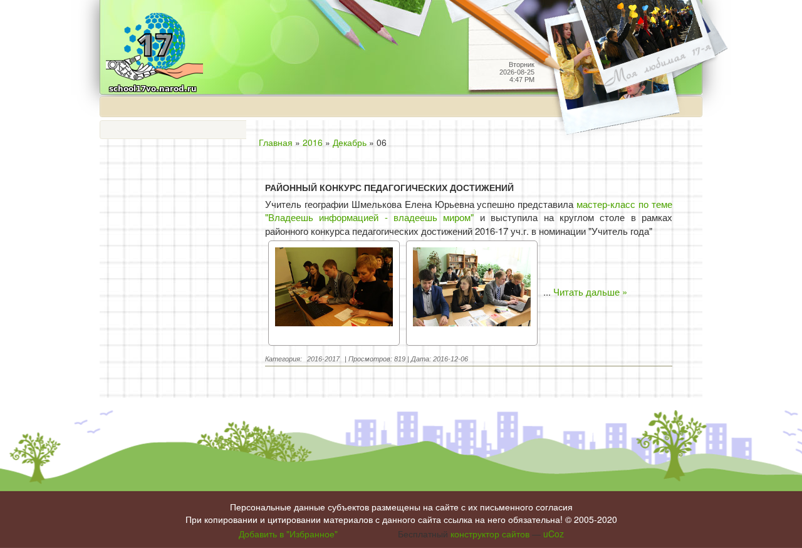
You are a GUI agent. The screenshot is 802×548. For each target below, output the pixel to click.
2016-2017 (323, 359)
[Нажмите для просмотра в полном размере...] (334, 291)
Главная (276, 142)
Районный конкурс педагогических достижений (389, 188)
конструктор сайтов (489, 533)
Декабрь (350, 142)
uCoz (553, 533)
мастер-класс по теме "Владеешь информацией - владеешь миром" (468, 210)
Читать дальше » (590, 291)
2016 (313, 142)
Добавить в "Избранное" (288, 533)
